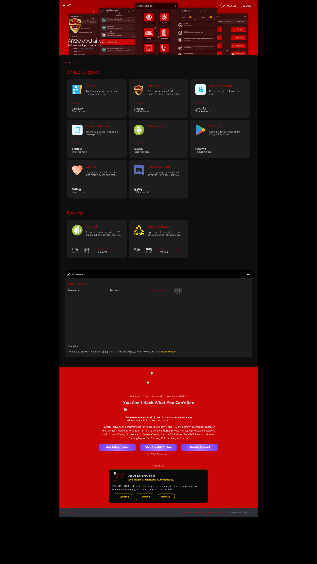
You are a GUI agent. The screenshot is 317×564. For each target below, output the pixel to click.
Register (82, 283)
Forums (75, 213)
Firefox (146, 496)
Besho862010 (168, 351)
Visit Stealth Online (158, 447)
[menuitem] (67, 5)
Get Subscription (117, 447)
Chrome (124, 496)
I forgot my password (161, 290)
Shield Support (83, 72)
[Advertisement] (158, 319)
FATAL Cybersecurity (160, 454)
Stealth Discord (199, 447)
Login (71, 283)
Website (165, 496)
